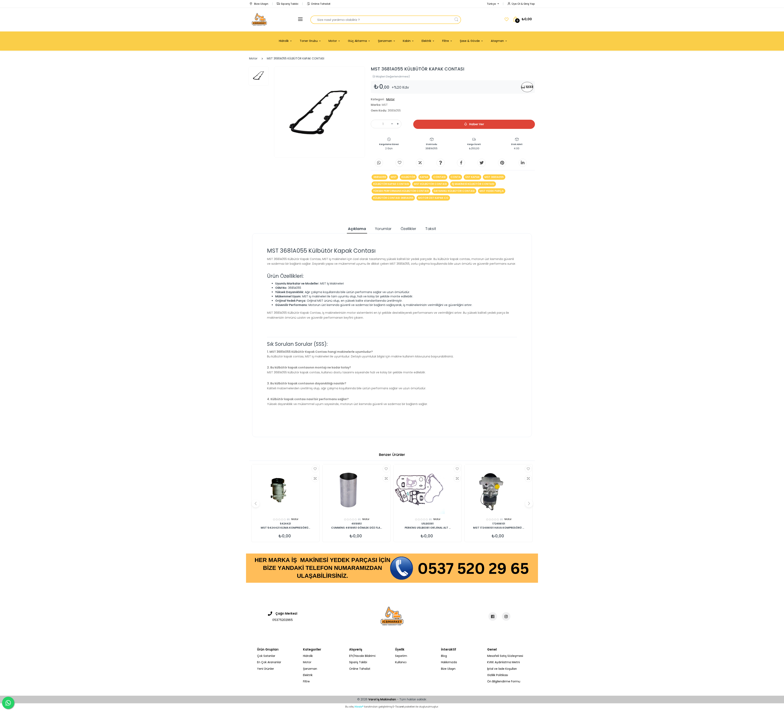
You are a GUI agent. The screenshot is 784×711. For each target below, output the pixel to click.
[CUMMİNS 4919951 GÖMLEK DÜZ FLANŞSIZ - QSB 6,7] (356, 489)
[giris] (399, 163)
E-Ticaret (398, 706)
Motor (253, 58)
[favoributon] (506, 19)
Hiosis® (358, 706)
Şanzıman (310, 669)
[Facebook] (461, 163)
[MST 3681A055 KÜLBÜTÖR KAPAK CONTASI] (319, 112)
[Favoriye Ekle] (315, 469)
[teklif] (420, 163)
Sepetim (401, 656)
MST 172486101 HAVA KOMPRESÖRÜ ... (498, 528)
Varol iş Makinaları (382, 699)
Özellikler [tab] (408, 228)
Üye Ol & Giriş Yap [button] (523, 4)
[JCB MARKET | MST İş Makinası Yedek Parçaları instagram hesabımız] (506, 616)
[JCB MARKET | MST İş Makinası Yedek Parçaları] (259, 19)
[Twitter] (482, 163)
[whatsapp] (379, 163)
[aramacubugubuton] (456, 20)
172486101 (498, 523)
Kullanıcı (400, 662)
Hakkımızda (449, 662)
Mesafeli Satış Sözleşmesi (505, 656)
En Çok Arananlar (269, 662)
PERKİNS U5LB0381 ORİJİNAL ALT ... (428, 528)
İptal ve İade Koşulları (502, 669)
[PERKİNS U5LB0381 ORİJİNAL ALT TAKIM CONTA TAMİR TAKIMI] (427, 489)
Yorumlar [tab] (383, 228)
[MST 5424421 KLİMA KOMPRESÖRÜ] (285, 489)
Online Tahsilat (320, 4)
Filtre (306, 681)
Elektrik (308, 675)
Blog (444, 656)
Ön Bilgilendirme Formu (503, 681)
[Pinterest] (502, 163)
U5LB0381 (427, 523)
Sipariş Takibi (289, 4)
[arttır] (397, 124)
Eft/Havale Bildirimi (362, 656)
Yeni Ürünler (265, 669)
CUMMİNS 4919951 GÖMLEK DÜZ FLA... (356, 528)
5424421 (285, 523)
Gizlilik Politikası (497, 675)
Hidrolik (308, 656)
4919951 (356, 523)
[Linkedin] (523, 163)
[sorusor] (441, 163)
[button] (493, 4)
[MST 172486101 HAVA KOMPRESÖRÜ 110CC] (498, 489)
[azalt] (392, 124)
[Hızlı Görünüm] (315, 478)
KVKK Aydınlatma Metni (503, 662)
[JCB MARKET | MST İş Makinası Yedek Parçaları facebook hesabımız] (492, 616)
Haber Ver (476, 124)
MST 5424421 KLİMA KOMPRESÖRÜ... (285, 528)
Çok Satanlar (266, 656)
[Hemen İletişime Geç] (392, 568)
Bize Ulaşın (261, 4)
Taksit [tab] (430, 228)
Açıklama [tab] (357, 228)
